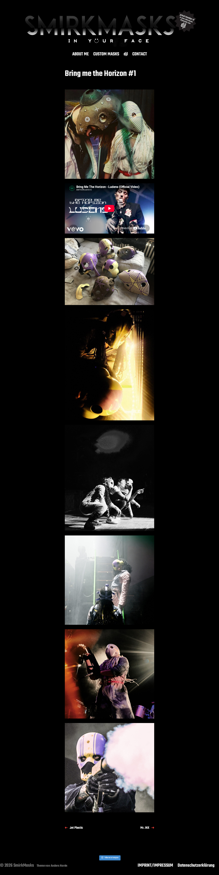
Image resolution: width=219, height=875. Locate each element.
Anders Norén (59, 865)
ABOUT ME (80, 54)
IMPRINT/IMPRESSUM (155, 865)
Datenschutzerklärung (196, 865)
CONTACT (139, 54)
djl (126, 54)
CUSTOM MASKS (106, 54)
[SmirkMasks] (109, 26)
